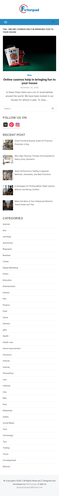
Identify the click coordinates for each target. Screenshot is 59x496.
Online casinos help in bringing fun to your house (29, 81)
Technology (8, 435)
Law (4, 379)
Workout (6, 466)
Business (7, 255)
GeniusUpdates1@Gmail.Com (29, 487)
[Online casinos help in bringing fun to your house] (29, 53)
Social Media (8, 423)
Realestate (7, 410)
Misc (29, 75)
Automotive (8, 243)
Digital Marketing (10, 267)
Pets (5, 404)
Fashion (6, 292)
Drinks (5, 274)
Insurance (7, 354)
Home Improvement (11, 348)
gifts (5, 330)
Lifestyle (6, 385)
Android (6, 224)
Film (4, 298)
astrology (7, 236)
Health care (8, 342)
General (6, 323)
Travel (5, 454)
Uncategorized (9, 460)
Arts (4, 230)
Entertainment (9, 286)
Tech (5, 429)
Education (7, 280)
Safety (6, 417)
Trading (6, 448)
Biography (7, 249)
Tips (5, 441)
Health (6, 336)
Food (5, 311)
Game (5, 317)
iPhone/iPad (8, 373)
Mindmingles (31, 484)
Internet (6, 361)
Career (6, 261)
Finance (6, 305)
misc (5, 392)
